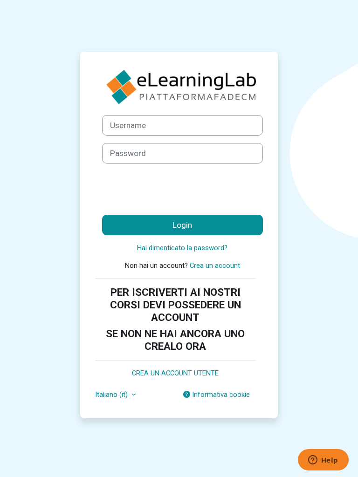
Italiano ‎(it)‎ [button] (112, 394)
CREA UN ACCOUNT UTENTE (175, 373)
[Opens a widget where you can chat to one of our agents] (323, 460)
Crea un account (215, 265)
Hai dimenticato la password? (182, 248)
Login (182, 225)
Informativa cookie (220, 394)
